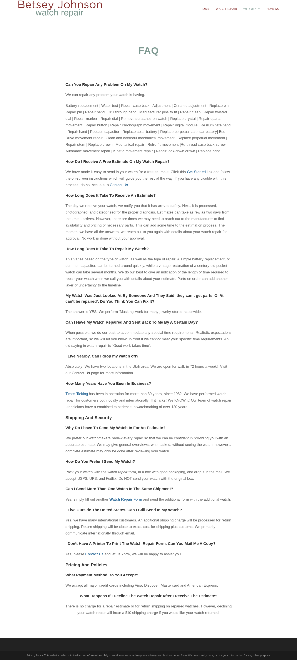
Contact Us (119, 185)
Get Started (196, 172)
